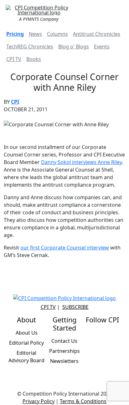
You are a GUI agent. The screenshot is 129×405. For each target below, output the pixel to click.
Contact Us (64, 340)
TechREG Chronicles (29, 46)
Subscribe (75, 307)
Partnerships (64, 351)
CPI (15, 101)
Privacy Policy (38, 401)
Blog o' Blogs (73, 46)
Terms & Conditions (83, 401)
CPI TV (13, 59)
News (35, 33)
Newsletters (64, 361)
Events (102, 46)
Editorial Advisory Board (26, 356)
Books (33, 59)
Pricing (15, 33)
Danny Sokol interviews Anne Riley (81, 162)
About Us (27, 332)
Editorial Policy (26, 342)
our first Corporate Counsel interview (64, 247)
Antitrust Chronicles (96, 33)
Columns (57, 33)
